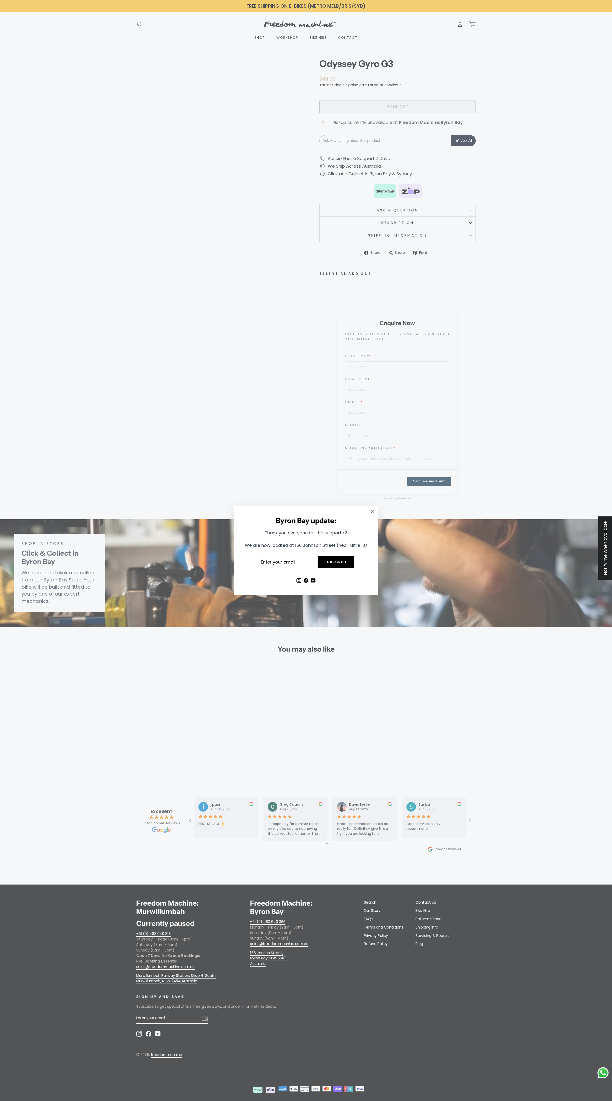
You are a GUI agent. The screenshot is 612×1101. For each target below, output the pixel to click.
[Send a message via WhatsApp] (603, 1072)
